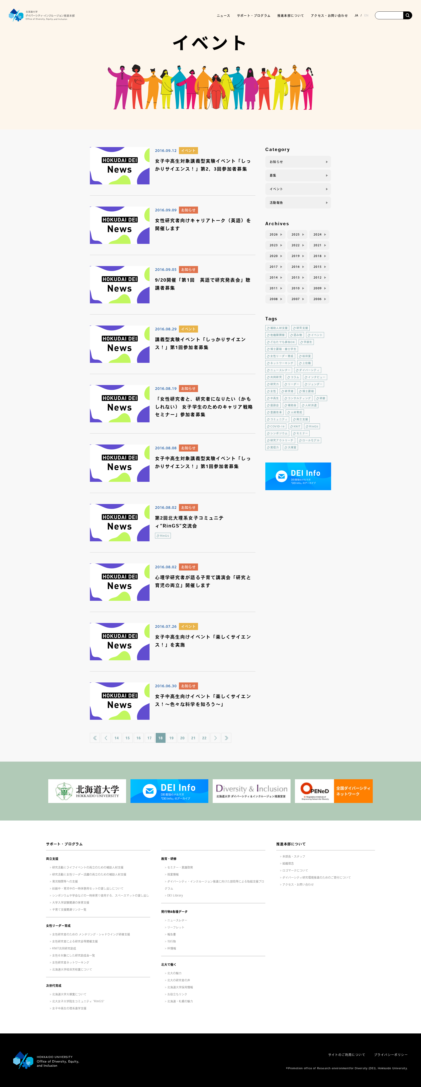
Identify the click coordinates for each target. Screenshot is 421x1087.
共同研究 (276, 377)
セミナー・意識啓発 (180, 867)
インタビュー (316, 377)
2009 (318, 288)
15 (127, 738)
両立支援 (302, 419)
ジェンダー (315, 384)
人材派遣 (311, 405)
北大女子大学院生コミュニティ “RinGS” (78, 1001)
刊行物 (171, 941)
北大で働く (169, 964)
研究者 (289, 391)
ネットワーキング (282, 363)
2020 (274, 255)
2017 (274, 266)
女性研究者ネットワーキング (70, 962)
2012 (318, 277)
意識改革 (276, 412)
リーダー (294, 384)
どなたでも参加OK (282, 342)
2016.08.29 (166, 329)
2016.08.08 (166, 448)
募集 (273, 175)
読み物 (298, 335)
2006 (318, 299)
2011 (274, 288)
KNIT (297, 426)
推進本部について (291, 844)
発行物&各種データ (174, 911)
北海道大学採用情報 (180, 987)
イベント (188, 150)
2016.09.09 (166, 210)
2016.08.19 (166, 388)
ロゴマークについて (295, 870)
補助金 (292, 405)
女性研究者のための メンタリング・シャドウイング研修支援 (91, 934)
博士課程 (308, 391)
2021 (318, 245)
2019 (296, 255)
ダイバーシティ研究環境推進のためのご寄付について (316, 877)
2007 (296, 299)
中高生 (274, 398)
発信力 (274, 447)
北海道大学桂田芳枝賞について (72, 969)
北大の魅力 (174, 973)
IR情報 (171, 948)
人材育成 (296, 412)
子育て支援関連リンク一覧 (69, 909)
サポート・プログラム (64, 844)
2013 (296, 277)
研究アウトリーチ (282, 440)
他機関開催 (277, 335)
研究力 (274, 384)
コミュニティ (279, 419)
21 (193, 738)
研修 (322, 398)
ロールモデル (311, 440)
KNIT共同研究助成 (64, 948)
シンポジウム (279, 433)
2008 (274, 299)
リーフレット (175, 927)
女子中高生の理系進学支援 (69, 1008)
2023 (274, 245)
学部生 (308, 342)
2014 (274, 277)
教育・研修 (169, 858)
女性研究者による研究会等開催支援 (75, 941)
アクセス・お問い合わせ (329, 15)
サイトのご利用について (346, 1054)
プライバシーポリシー (391, 1054)
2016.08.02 (166, 507)
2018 (318, 255)
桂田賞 (306, 356)
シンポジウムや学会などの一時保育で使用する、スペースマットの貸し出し (100, 895)
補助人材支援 (279, 328)
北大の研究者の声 (178, 980)
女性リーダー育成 (282, 356)
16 (138, 738)
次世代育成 (53, 985)
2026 (274, 234)
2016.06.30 (166, 686)
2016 (296, 266)
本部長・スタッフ (293, 856)
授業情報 (173, 874)
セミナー (302, 433)
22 (204, 738)
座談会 (274, 405)
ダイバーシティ (309, 370)
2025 (296, 234)
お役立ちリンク (177, 994)
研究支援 (302, 328)
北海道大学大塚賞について (69, 994)
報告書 (171, 934)
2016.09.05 (166, 269)
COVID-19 (277, 426)
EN (366, 15)
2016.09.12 (166, 150)
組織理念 (288, 863)
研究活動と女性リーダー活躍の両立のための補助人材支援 (89, 874)
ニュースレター (280, 370)
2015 (318, 266)
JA (356, 15)
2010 (296, 288)
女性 (273, 391)
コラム (295, 377)
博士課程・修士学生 (283, 349)
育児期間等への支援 (65, 881)
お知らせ (188, 210)
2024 (318, 234)
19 (171, 738)
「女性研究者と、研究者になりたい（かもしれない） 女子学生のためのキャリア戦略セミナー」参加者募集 (204, 407)
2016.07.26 (166, 626)
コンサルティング (299, 398)
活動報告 (276, 202)
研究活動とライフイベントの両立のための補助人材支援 (87, 867)
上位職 (306, 363)
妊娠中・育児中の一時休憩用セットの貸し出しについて (87, 888)
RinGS (164, 535)
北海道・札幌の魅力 (180, 1001)
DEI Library (175, 895)
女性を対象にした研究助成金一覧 (73, 955)
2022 (296, 245)
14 (116, 738)
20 (182, 738)
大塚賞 (292, 447)
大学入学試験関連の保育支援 (70, 902)
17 (149, 738)
